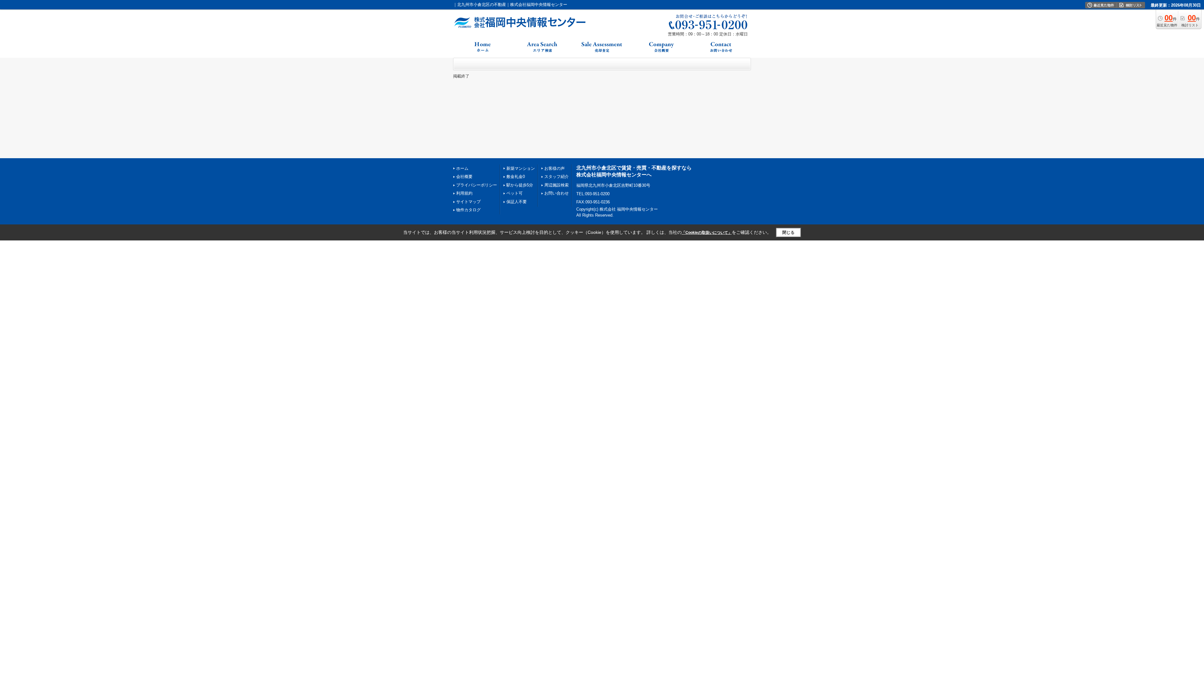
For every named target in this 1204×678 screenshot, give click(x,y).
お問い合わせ (556, 193)
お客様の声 (554, 168)
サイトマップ (468, 201)
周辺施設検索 (556, 185)
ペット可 (514, 193)
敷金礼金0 (515, 176)
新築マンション (520, 168)
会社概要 (464, 176)
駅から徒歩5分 (519, 185)
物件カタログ (468, 209)
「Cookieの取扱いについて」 (707, 232)
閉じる (788, 232)
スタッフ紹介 (556, 176)
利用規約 (464, 193)
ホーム (462, 168)
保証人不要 (516, 201)
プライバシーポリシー (476, 185)
